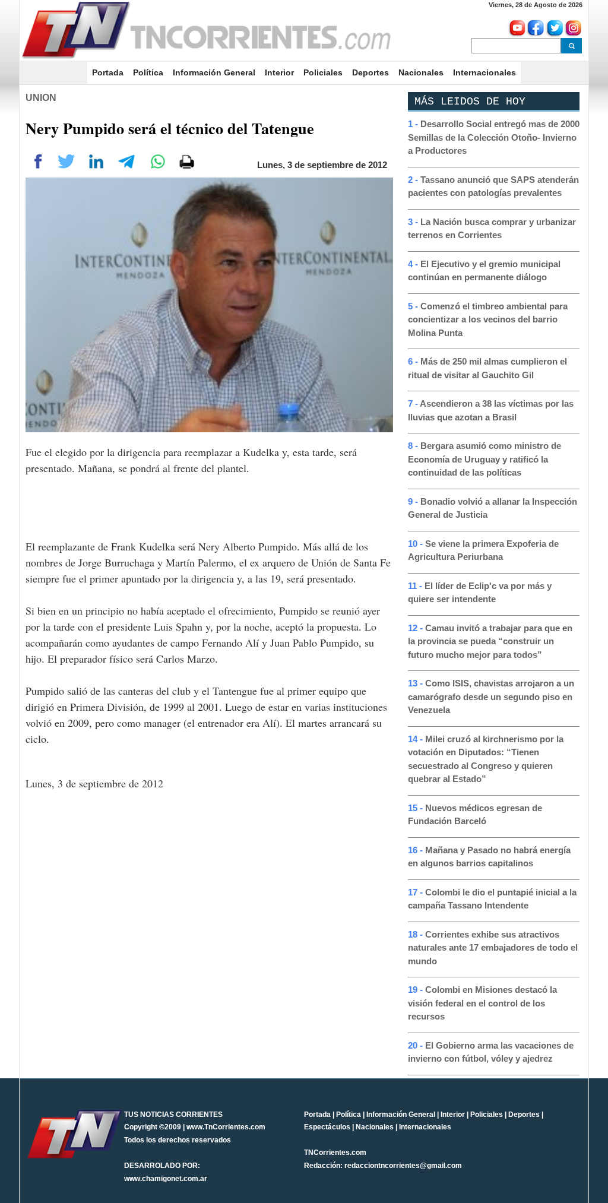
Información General (214, 72)
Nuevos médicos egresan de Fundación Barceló (475, 815)
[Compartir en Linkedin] (95, 160)
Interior (279, 72)
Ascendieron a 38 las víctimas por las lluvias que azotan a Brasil (491, 410)
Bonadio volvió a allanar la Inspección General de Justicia (492, 508)
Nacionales (421, 72)
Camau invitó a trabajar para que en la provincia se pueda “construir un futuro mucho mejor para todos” (490, 641)
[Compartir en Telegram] (126, 160)
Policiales (323, 72)
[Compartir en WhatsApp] (157, 160)
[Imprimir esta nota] (186, 160)
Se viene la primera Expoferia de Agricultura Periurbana (483, 550)
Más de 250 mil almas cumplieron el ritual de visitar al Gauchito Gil (487, 368)
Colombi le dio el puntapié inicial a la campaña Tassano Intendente (492, 899)
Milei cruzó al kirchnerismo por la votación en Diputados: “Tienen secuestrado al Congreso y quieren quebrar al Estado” (485, 759)
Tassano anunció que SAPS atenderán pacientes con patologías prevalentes (493, 186)
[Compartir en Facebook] (38, 160)
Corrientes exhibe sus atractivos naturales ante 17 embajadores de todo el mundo (493, 947)
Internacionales (484, 72)
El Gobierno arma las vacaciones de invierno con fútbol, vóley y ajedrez (491, 1052)
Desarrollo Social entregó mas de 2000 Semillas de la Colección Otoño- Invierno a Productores (494, 137)
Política (148, 72)
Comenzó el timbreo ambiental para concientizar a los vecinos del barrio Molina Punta (488, 319)
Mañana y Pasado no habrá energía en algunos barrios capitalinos (489, 857)
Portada (110, 72)
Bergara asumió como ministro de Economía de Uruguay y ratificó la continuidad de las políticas (484, 459)
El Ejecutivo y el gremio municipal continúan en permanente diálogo (484, 271)
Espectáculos (327, 1127)
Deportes (370, 72)
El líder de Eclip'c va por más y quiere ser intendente (480, 592)
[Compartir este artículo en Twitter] (66, 160)
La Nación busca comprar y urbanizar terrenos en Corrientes (492, 228)
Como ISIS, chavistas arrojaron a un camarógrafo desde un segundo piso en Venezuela (491, 696)
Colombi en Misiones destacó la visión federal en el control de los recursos (482, 1002)
